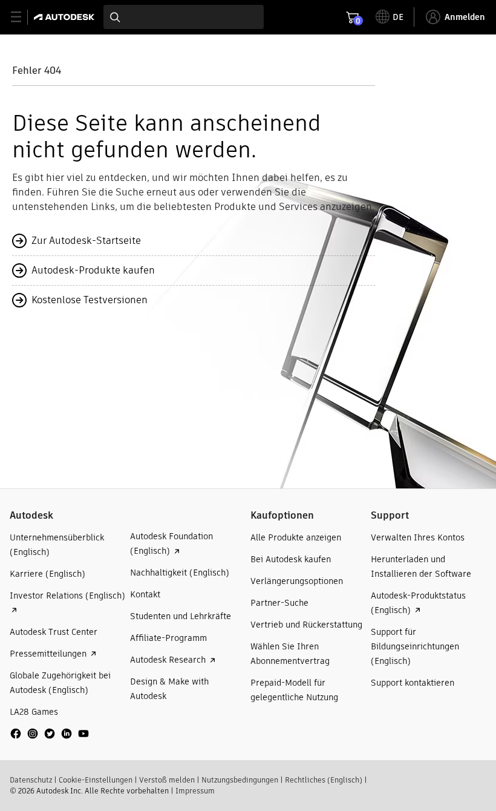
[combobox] (183, 17)
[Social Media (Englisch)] (50, 738)
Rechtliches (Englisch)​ (323, 780)
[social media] (50, 733)
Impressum (195, 791)
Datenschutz (31, 780)
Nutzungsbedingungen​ (239, 780)
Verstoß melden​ (167, 780)
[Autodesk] (65, 17)
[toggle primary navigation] (22, 17)
